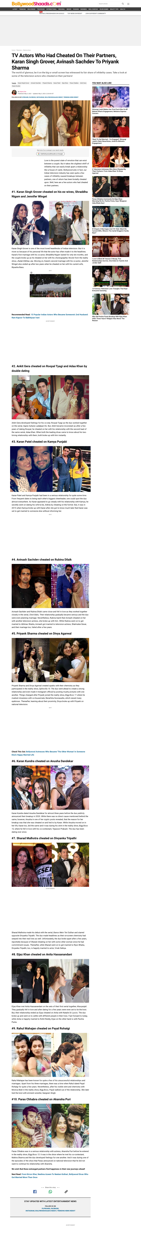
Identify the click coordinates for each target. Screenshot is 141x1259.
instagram (30, 1211)
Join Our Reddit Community (95, 13)
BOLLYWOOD (31, 9)
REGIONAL (61, 9)
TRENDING (22, 9)
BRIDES (69, 9)
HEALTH (122, 9)
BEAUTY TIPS (114, 9)
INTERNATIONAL (51, 9)
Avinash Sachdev (36, 83)
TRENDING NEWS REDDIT (70, 97)
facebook (55, 1208)
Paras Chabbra (74, 83)
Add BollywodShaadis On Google (51, 13)
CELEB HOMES (104, 9)
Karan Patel (57, 83)
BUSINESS (84, 9)
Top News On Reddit (75, 13)
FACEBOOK (32, 97)
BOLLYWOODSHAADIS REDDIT (54, 97)
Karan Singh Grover (23, 83)
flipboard (46, 1208)
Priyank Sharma (47, 83)
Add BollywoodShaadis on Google (51, 154)
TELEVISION (40, 9)
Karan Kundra (16, 86)
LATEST (15, 9)
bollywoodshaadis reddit (45, 1211)
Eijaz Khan (65, 83)
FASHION (76, 9)
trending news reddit (66, 1211)
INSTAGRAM (40, 97)
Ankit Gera (83, 83)
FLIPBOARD (24, 97)
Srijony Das (23, 91)
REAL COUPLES (93, 9)
